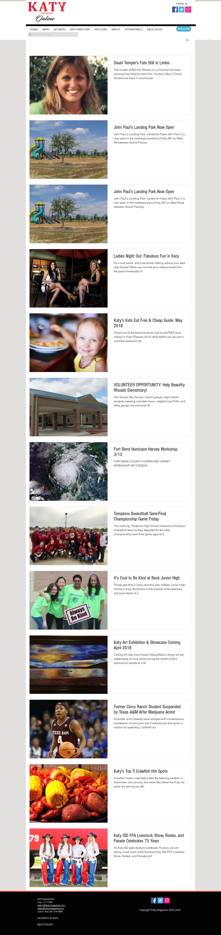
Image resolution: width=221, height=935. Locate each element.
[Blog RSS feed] (209, 39)
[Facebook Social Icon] (175, 9)
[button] (187, 40)
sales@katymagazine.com (50, 908)
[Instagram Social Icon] (188, 9)
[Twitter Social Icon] (182, 9)
